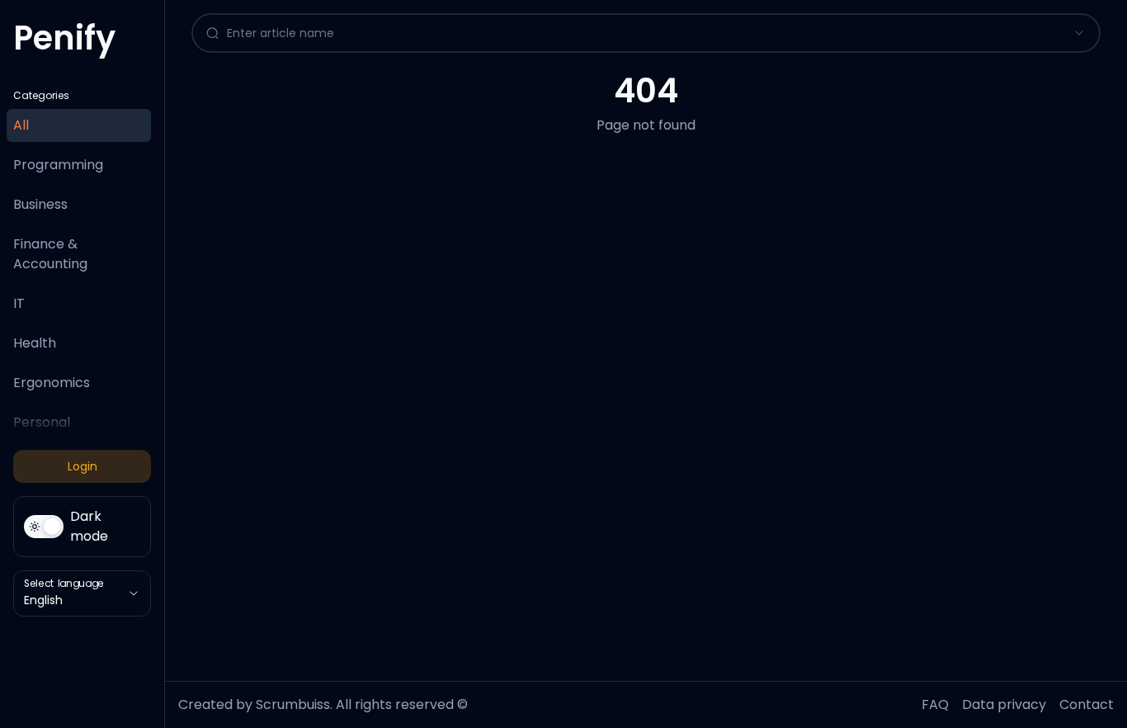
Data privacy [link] (1004, 704)
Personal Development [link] (58, 432)
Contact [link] (1086, 704)
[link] (64, 44)
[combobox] (631, 33)
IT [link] (19, 303)
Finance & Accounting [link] (50, 253)
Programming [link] (58, 164)
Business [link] (40, 204)
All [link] (21, 125)
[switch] (82, 526)
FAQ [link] (935, 704)
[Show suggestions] (1079, 33)
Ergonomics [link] (51, 382)
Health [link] (34, 342)
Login (82, 466)
